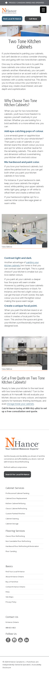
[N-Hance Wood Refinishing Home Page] (8, 12)
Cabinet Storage (12, 523)
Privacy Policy (11, 602)
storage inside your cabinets (20, 404)
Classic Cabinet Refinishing (16, 508)
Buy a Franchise (12, 582)
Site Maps (9, 597)
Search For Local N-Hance (17, 474)
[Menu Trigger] (43, 9)
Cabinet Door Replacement (16, 498)
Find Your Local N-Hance (15, 571)
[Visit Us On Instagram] (14, 640)
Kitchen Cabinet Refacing (15, 503)
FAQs (8, 592)
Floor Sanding (11, 551)
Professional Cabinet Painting (17, 493)
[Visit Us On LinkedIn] (26, 640)
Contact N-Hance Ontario (15, 587)
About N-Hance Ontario (15, 576)
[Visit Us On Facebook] (8, 640)
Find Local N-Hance (12, 19)
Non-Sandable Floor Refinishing (18, 541)
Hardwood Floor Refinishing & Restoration (22, 546)
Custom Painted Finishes (15, 513)
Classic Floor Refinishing (15, 536)
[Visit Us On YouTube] (20, 640)
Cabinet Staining (12, 518)
